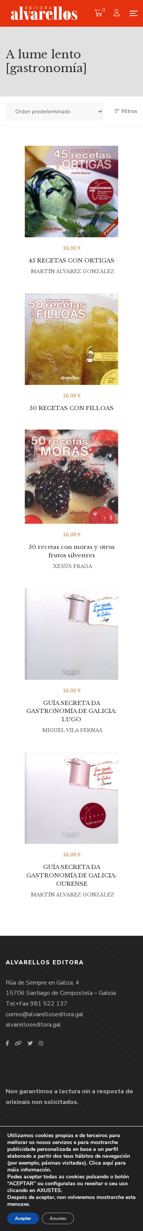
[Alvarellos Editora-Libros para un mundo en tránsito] (44, 13)
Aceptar (23, 1218)
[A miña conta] (118, 13)
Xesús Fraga (72, 566)
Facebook (7, 1043)
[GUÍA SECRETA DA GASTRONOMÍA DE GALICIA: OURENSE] (71, 798)
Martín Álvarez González (72, 271)
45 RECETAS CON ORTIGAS (71, 260)
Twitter (30, 1043)
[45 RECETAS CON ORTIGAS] (71, 191)
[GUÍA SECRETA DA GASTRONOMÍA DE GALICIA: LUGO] (71, 634)
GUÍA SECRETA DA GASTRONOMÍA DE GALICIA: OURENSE (71, 875)
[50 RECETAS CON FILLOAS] (71, 339)
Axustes (58, 1218)
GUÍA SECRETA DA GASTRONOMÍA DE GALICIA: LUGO (71, 711)
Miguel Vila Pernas (72, 730)
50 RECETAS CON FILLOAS (71, 408)
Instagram (41, 1043)
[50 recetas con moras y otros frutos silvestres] (71, 477)
